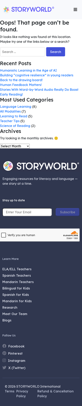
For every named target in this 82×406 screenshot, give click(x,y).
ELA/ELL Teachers (16, 269)
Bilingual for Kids (16, 288)
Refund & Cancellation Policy (55, 393)
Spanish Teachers (16, 275)
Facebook (15, 346)
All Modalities (10, 111)
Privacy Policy (22, 393)
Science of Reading (15, 126)
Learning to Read (13, 116)
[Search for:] (22, 51)
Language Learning (15, 107)
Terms (9, 391)
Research (9, 307)
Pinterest (15, 353)
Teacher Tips (10, 121)
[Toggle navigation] (75, 9)
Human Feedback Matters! (21, 85)
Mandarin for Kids (17, 301)
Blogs (6, 320)
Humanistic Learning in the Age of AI (28, 70)
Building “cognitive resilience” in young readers (36, 75)
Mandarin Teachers (18, 282)
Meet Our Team (14, 314)
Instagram (16, 361)
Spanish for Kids (15, 295)
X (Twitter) (16, 368)
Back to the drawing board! (21, 80)
